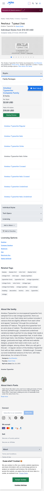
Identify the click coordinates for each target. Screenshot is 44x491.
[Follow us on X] (10, 417)
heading (4, 290)
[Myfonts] (10, 4)
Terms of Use (6, 457)
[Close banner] (40, 10)
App (2, 252)
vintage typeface (21, 287)
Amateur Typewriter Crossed (15, 166)
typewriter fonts (7, 279)
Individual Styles (9, 207)
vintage (4, 294)
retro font (22, 272)
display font (13, 272)
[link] (36, 3)
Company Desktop (7, 245)
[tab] (11, 57)
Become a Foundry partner (10, 438)
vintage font (6, 276)
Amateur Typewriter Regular (14, 126)
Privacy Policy (23, 473)
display (4, 272)
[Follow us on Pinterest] (16, 417)
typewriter (34, 290)
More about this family (25, 66)
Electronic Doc (5, 255)
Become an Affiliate (8, 442)
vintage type (26, 283)
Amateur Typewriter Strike (14, 146)
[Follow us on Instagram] (4, 417)
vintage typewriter (33, 279)
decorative (13, 290)
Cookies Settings (21, 485)
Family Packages (9, 79)
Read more (4, 396)
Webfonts (4, 249)
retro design (34, 287)
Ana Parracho (38, 63)
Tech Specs (7, 213)
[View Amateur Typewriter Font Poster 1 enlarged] (22, 47)
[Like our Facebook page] (22, 417)
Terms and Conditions (9, 454)
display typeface (26, 276)
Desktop (3, 242)
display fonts (32, 272)
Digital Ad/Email (6, 259)
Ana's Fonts (10, 19)
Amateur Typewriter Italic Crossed (16, 176)
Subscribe (28, 413)
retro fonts (16, 283)
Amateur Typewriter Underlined (16, 186)
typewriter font (19, 279)
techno (21, 290)
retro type (15, 276)
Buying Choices (11, 115)
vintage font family (8, 287)
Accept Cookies (20, 480)
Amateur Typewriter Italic (13, 136)
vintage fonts (6, 283)
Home (3, 19)
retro (27, 290)
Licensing (6, 219)
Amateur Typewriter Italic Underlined (18, 196)
